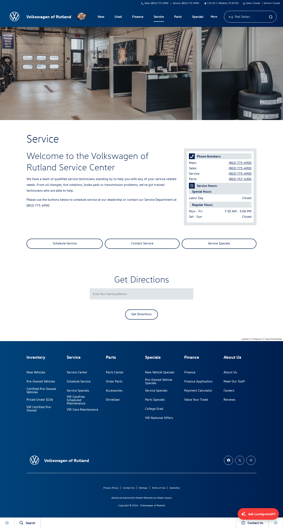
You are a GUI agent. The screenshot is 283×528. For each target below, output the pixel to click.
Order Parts (114, 381)
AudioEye (175, 487)
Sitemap (143, 487)
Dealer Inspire (164, 497)
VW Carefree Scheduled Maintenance (76, 400)
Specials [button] (197, 17)
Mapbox (257, 338)
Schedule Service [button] (65, 243)
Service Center (77, 372)
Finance (189, 372)
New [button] (101, 17)
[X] (239, 460)
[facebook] (228, 460)
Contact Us (128, 487)
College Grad (154, 409)
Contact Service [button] (142, 243)
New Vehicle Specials (159, 372)
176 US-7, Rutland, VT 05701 (223, 3)
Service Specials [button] (219, 243)
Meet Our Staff (234, 381)
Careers (229, 390)
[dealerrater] (250, 460)
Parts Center (115, 372)
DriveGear (113, 400)
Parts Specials (155, 400)
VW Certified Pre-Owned (39, 408)
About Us (230, 372)
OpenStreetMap (273, 338)
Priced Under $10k (40, 400)
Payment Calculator (198, 390)
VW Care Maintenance (82, 409)
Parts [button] (178, 17)
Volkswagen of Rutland (152, 505)
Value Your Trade (196, 400)
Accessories (114, 390)
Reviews (229, 400)
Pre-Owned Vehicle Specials (158, 381)
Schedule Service (79, 381)
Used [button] (118, 17)
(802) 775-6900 (240, 163)
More (214, 17)
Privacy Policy (111, 487)
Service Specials (78, 390)
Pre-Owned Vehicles (41, 381)
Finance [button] (137, 17)
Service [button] (159, 17)
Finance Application (198, 381)
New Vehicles (36, 372)
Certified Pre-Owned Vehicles (41, 390)
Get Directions (141, 314)
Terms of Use (159, 487)
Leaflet (245, 338)
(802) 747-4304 (240, 179)
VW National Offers (159, 418)
